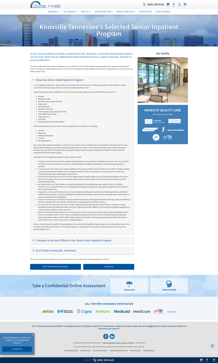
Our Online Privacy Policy (100, 350)
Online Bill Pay (145, 11)
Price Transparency (135, 350)
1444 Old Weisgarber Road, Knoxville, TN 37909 (118, 343)
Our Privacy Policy (85, 350)
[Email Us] (168, 4)
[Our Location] (174, 4)
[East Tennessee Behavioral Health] (64, 4)
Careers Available (162, 11)
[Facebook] (106, 336)
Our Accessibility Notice (71, 350)
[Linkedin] (112, 336)
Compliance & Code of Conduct (119, 350)
